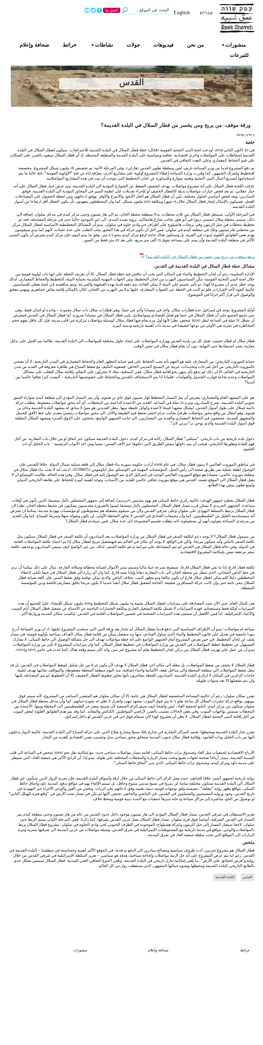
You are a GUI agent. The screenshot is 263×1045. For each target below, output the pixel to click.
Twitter (93, 10)
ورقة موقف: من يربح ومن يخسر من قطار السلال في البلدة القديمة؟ (200, 256)
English (182, 12)
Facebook (99, 10)
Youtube (87, 10)
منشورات (236, 44)
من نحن (195, 44)
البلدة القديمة (224, 877)
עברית (206, 12)
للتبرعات (239, 55)
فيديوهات (163, 44)
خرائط (70, 44)
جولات (133, 44)
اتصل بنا (112, 10)
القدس (131, 82)
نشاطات (104, 44)
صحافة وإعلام (34, 44)
